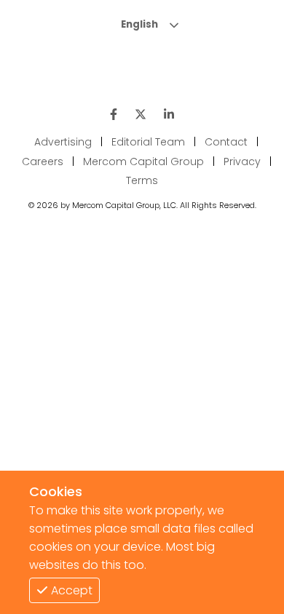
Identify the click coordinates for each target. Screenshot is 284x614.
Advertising (63, 142)
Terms (142, 180)
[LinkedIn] (169, 114)
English (139, 24)
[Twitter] (140, 114)
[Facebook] (113, 114)
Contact (226, 142)
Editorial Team (148, 142)
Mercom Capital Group (143, 161)
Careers (42, 161)
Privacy (242, 161)
